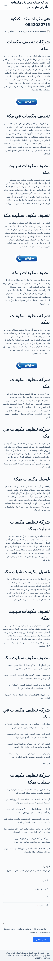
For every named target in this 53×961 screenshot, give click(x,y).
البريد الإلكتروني (40, 888)
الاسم (45, 880)
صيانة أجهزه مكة (10, 31)
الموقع (45, 896)
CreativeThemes (42, 958)
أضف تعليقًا (42, 905)
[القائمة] (6, 5)
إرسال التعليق (41, 939)
